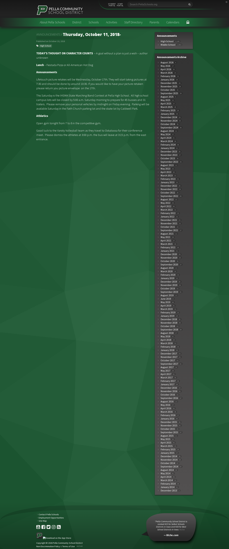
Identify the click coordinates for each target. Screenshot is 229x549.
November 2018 (169, 322)
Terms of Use (68, 546)
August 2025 (167, 96)
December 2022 (169, 185)
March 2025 (167, 107)
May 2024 (165, 134)
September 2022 (169, 196)
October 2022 (168, 192)
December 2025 (169, 83)
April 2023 (166, 172)
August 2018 (167, 333)
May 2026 (165, 65)
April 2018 (166, 339)
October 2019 (168, 288)
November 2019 (169, 285)
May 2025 (165, 100)
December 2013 (169, 490)
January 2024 (167, 148)
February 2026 (168, 76)
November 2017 (169, 357)
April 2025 (166, 103)
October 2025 (168, 89)
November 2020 (169, 257)
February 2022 (168, 213)
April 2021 (166, 240)
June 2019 (166, 298)
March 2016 (167, 411)
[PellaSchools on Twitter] (49, 527)
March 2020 (167, 271)
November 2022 (169, 189)
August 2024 (167, 131)
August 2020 (167, 267)
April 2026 (166, 69)
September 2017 (169, 363)
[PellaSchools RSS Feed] (59, 527)
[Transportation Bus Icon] (188, 22)
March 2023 (167, 175)
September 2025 (169, 93)
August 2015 (167, 435)
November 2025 (169, 86)
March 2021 (167, 244)
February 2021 (168, 247)
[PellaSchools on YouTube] (38, 527)
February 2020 (168, 274)
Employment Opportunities (51, 517)
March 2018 (167, 343)
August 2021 (167, 233)
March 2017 (167, 377)
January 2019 (167, 315)
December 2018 (169, 319)
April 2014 (166, 476)
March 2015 (167, 446)
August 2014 (167, 470)
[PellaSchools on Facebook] (43, 527)
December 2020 (169, 254)
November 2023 (169, 154)
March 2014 (167, 480)
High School (45, 45)
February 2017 (168, 380)
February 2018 (168, 346)
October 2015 (168, 428)
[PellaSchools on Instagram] (54, 527)
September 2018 (169, 329)
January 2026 (167, 79)
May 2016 (165, 404)
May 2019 (165, 302)
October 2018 (168, 326)
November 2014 (169, 459)
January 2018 (167, 350)
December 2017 (169, 353)
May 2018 (165, 336)
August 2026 (167, 62)
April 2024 (166, 137)
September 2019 (169, 291)
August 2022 (167, 199)
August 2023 (167, 165)
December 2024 (169, 117)
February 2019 (168, 312)
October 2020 (168, 261)
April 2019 (166, 305)
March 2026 (167, 72)
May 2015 (165, 439)
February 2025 (168, 110)
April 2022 (166, 206)
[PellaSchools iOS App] (53, 538)
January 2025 (167, 113)
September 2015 (169, 432)
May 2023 (165, 168)
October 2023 (168, 158)
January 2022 (167, 216)
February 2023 (168, 178)
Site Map (43, 520)
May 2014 (165, 473)
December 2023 (169, 151)
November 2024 (169, 120)
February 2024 (168, 144)
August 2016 (167, 401)
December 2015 (169, 422)
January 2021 (167, 250)
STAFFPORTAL (120, 5)
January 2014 (167, 487)
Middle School (168, 44)
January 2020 (167, 278)
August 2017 (167, 367)
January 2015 (167, 452)
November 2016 (169, 391)
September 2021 (169, 230)
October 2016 (168, 394)
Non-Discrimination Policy (48, 546)
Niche (182, 529)
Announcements (48, 34)
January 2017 (167, 384)
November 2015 (169, 425)
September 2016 (169, 398)
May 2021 (165, 237)
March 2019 (167, 309)
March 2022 (167, 209)
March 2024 (167, 141)
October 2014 (168, 463)
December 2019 (169, 281)
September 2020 (169, 264)
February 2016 (168, 415)
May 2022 (165, 202)
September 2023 (169, 161)
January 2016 (167, 418)
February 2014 (168, 483)
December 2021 (169, 220)
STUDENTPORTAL (112, 5)
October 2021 (168, 226)
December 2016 (169, 387)
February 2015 (168, 449)
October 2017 (168, 360)
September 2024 (169, 127)
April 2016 (166, 408)
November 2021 (169, 223)
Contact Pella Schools (49, 514)
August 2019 (167, 295)
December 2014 (169, 456)
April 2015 (166, 442)
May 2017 (165, 370)
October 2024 (168, 124)
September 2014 (169, 466)
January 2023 (167, 182)
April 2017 (166, 374)
